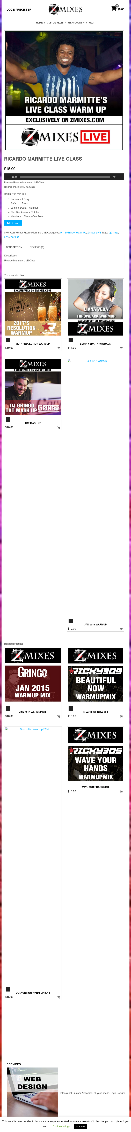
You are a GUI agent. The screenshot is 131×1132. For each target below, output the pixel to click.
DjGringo (70, 232)
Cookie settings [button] (61, 1126)
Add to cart (12, 223)
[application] (64, 176)
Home (39, 22)
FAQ (91, 22)
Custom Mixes (55, 22)
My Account (75, 22)
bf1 (62, 232)
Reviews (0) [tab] (37, 247)
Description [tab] (14, 247)
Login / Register (19, 9)
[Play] (8, 177)
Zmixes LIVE (94, 232)
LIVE (6, 236)
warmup (15, 236)
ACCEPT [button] (80, 1126)
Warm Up (81, 232)
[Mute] (120, 177)
